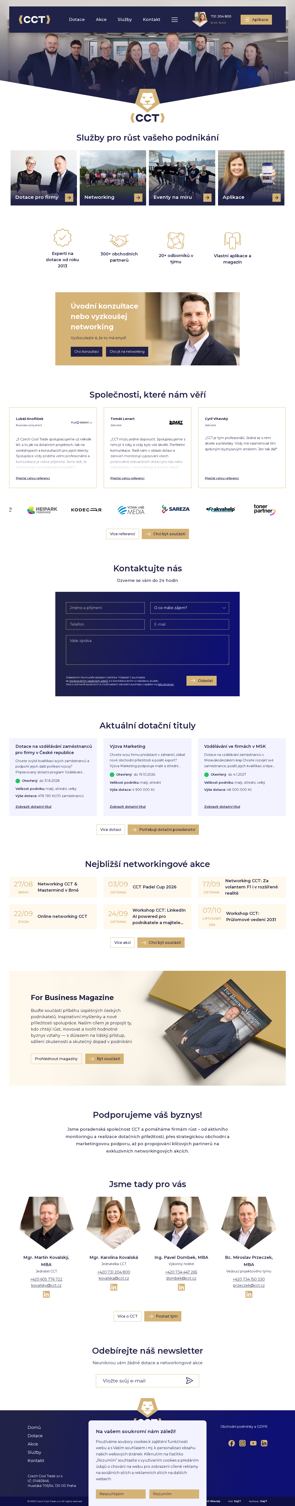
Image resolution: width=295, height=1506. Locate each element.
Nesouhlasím (112, 1494)
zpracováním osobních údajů (88, 680)
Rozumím (162, 1494)
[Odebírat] (192, 1380)
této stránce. (166, 684)
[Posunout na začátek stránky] (147, 1412)
